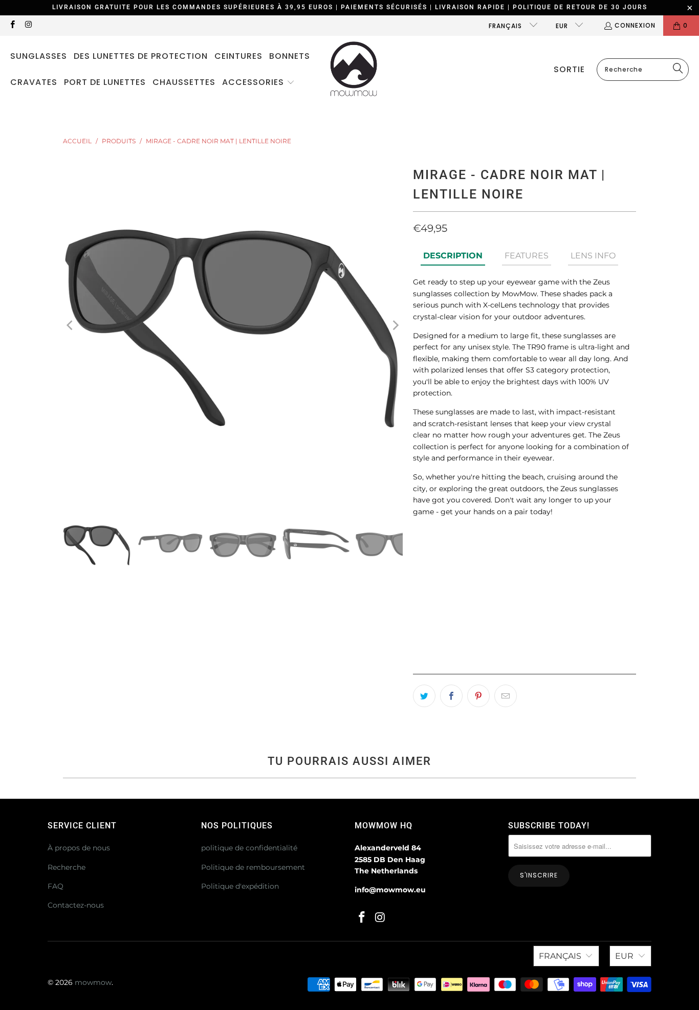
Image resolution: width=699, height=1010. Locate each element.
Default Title (445, 562)
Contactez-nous (76, 905)
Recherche (66, 867)
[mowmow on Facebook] (12, 25)
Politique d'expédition (240, 886)
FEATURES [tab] (527, 255)
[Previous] (70, 325)
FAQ (55, 886)
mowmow (93, 982)
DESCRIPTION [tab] (453, 255)
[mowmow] (354, 70)
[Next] (395, 325)
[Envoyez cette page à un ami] (505, 696)
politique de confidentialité (249, 847)
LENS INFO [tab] (593, 255)
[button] (258, 83)
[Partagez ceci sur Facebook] (451, 696)
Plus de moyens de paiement (582, 674)
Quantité (428, 593)
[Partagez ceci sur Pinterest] (478, 696)
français (506, 25)
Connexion (635, 25)
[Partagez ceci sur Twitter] (424, 696)
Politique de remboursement (253, 867)
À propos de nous (79, 847)
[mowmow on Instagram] (28, 25)
